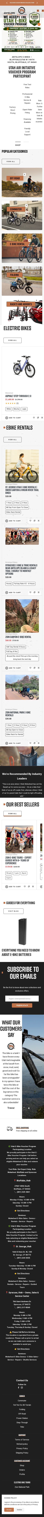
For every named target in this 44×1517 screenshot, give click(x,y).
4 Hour (32, 670)
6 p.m (9, 823)
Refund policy (22, 1389)
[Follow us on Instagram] (22, 1332)
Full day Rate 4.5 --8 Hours (24, 529)
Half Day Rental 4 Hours (15, 592)
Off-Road (22, 1359)
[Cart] (41, 12)
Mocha (16, 354)
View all (11, 107)
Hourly (8, 529)
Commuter (22, 1345)
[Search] (7, 12)
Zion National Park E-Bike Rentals (18, 659)
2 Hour (16, 448)
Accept (9, 1510)
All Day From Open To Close (17, 452)
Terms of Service (22, 1384)
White (9, 354)
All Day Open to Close (14, 675)
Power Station (22, 1363)
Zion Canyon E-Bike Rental (18, 582)
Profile (22, 1419)
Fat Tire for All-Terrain (22, 1350)
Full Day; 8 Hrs (11, 596)
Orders (22, 1415)
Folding (22, 1354)
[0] (36, 12)
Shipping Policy (22, 1398)
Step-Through (22, 1367)
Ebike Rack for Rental (14, 679)
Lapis (24, 354)
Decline (19, 1510)
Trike (22, 1372)
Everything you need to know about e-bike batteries (21, 897)
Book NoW (22, 84)
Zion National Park (22, 1432)
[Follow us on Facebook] (18, 1332)
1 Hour (8, 448)
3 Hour (24, 448)
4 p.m (24, 818)
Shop (22, 1410)
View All (12, 285)
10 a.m (8, 818)
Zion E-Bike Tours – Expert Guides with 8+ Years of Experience (18, 805)
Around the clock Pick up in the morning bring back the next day (22, 603)
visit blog (13, 856)
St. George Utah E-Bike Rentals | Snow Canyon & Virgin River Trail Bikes (22, 435)
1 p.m (16, 818)
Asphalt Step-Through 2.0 (18, 341)
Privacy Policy (22, 1393)
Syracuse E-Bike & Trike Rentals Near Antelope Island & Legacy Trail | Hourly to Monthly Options (21, 515)
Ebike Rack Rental (13, 457)
